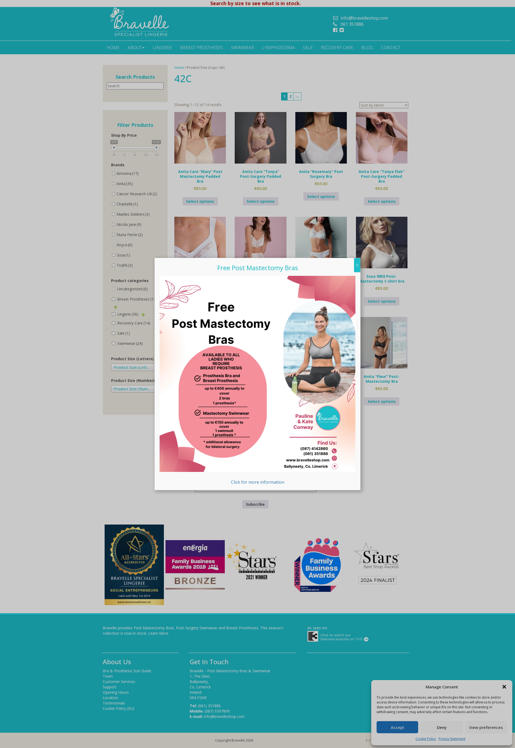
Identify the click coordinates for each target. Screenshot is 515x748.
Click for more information (257, 482)
